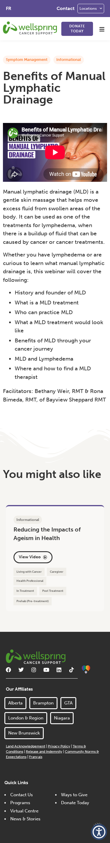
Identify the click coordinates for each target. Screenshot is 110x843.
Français (35, 757)
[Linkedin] (59, 669)
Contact (66, 8)
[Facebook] (8, 669)
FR (8, 8)
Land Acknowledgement (25, 746)
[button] (102, 29)
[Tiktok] (71, 669)
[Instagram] (33, 669)
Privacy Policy (59, 746)
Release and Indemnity (44, 751)
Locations (88, 8)
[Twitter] (21, 669)
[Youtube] (46, 669)
